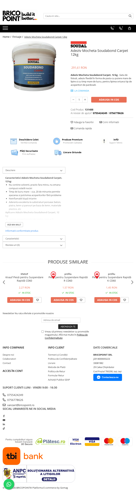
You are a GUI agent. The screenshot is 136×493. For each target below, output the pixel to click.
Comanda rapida (82, 128)
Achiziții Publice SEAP (59, 379)
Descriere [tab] (10, 170)
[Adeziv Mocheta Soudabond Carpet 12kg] (34, 66)
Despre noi (8, 354)
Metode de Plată (56, 367)
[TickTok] (4, 428)
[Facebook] (4, 416)
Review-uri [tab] (12, 244)
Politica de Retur (56, 371)
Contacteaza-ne (110, 377)
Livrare (51, 363)
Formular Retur (56, 375)
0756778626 (15, 400)
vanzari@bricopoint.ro (20, 405)
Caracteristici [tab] (12, 238)
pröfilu (68, 274)
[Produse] (6, 29)
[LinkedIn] (4, 424)
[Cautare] (130, 16)
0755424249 (15, 395)
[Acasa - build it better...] (20, 16)
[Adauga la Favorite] (37, 300)
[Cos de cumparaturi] (129, 28)
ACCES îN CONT (13, 371)
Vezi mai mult (14, 224)
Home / (7, 36)
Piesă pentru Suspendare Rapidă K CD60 (111, 279)
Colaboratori (9, 358)
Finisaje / (18, 36)
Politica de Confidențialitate (62, 358)
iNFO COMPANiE (13, 347)
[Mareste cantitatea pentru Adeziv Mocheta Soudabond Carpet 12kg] (85, 100)
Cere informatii (110, 122)
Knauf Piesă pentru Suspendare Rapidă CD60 (24, 279)
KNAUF (24, 274)
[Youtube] (4, 420)
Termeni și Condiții (57, 354)
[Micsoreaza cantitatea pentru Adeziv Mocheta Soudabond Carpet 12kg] (73, 100)
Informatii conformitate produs (21, 230)
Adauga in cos (109, 99)
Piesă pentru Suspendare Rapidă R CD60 (68, 279)
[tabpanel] (34, 66)
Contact (7, 363)
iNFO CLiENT (56, 347)
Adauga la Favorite (83, 122)
